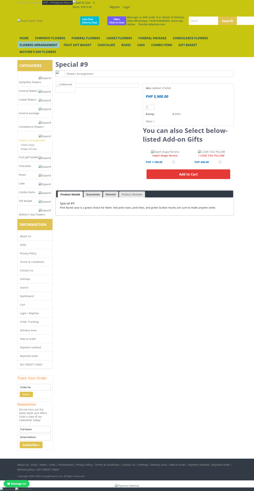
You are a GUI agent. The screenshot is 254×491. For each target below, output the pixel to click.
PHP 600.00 (201, 162)
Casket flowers (119, 38)
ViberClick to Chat (116, 20)
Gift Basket (188, 45)
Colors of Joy (28, 145)
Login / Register (29, 313)
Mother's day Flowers (38, 52)
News (43, 464)
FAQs (23, 245)
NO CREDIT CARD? (31, 364)
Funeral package (152, 38)
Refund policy (25, 469)
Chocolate (106, 45)
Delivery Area (28, 330)
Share (149, 121)
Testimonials (66, 464)
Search (24, 287)
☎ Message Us (16, 483)
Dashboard (27, 296)
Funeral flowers (86, 38)
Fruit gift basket (77, 45)
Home (24, 38)
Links (52, 464)
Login (126, 7)
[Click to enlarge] (165, 152)
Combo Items (161, 45)
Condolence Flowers (190, 38)
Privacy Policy (28, 253)
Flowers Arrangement (38, 45)
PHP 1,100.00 (154, 162)
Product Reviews (132, 194)
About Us (25, 236)
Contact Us (26, 270)
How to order (28, 339)
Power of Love (29, 149)
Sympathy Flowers (50, 38)
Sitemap (25, 279)
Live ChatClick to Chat (89, 20)
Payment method (30, 347)
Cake (141, 45)
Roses (126, 45)
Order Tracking (29, 321)
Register (115, 7)
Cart (22, 304)
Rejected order (29, 356)
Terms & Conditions (32, 262)
